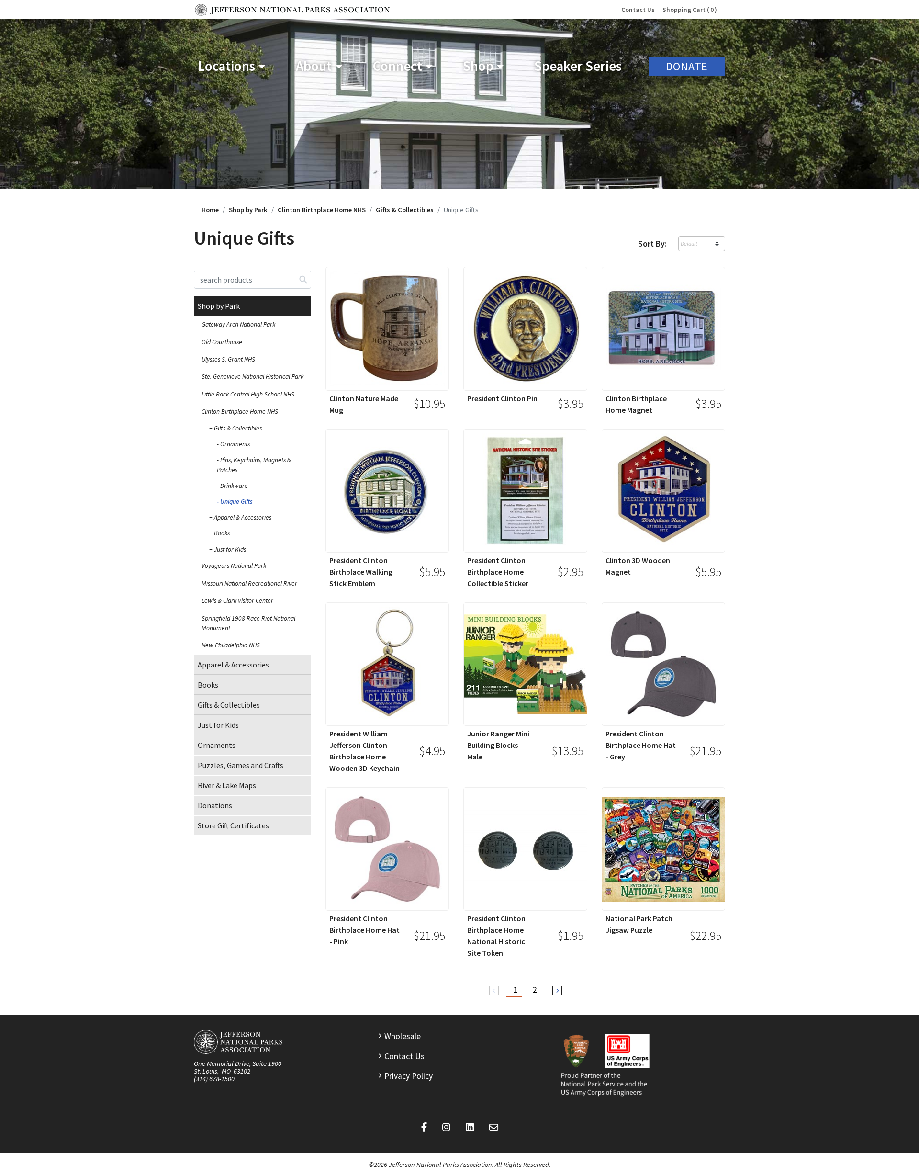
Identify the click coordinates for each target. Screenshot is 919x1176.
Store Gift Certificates (233, 825)
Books (222, 533)
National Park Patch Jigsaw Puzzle (638, 924)
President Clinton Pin (502, 398)
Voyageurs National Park (234, 566)
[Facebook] (424, 1128)
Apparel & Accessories (242, 517)
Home (210, 209)
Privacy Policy (408, 1076)
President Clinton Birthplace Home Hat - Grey (640, 745)
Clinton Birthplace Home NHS (322, 209)
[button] (231, 66)
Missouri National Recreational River (249, 583)
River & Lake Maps (227, 785)
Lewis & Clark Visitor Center (237, 601)
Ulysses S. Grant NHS (228, 359)
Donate (687, 66)
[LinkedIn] (470, 1128)
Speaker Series (578, 66)
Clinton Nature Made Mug (363, 404)
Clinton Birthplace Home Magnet (636, 404)
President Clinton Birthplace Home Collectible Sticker (497, 571)
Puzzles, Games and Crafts (240, 765)
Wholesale (402, 1036)
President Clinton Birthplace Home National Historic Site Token (496, 936)
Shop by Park (248, 209)
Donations (215, 805)
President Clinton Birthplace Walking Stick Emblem (360, 571)
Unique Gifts (236, 502)
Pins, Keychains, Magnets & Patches (254, 465)
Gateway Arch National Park (238, 324)
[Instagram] (446, 1128)
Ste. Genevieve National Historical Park (252, 377)
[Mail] (494, 1128)
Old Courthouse (222, 342)
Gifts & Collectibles (405, 209)
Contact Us (638, 10)
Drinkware (234, 486)
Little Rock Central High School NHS (248, 394)
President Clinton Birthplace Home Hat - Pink (364, 930)
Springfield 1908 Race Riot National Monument (248, 623)
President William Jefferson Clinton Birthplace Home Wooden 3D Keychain (364, 751)
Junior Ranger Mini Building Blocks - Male (498, 745)
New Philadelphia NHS (231, 645)
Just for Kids (230, 549)
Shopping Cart (688, 10)
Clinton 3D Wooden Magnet (637, 566)
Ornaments (235, 444)
